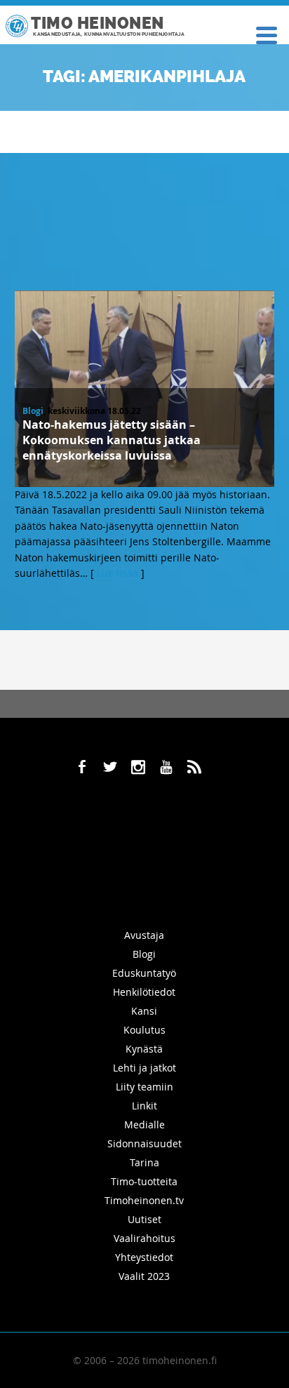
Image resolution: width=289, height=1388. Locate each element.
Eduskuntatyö (144, 973)
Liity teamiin (144, 1086)
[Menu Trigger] (267, 34)
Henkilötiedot (144, 992)
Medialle (144, 1124)
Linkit (144, 1105)
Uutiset (144, 1219)
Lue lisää (117, 573)
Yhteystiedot (144, 1257)
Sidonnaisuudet (144, 1143)
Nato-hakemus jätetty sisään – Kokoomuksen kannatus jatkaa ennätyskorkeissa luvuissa (111, 440)
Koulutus (144, 1029)
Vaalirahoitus (144, 1238)
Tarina (144, 1162)
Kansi (144, 1010)
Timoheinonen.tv (144, 1200)
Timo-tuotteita (144, 1181)
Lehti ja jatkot (144, 1067)
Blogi (32, 411)
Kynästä (144, 1048)
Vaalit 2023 (144, 1276)
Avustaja (144, 935)
